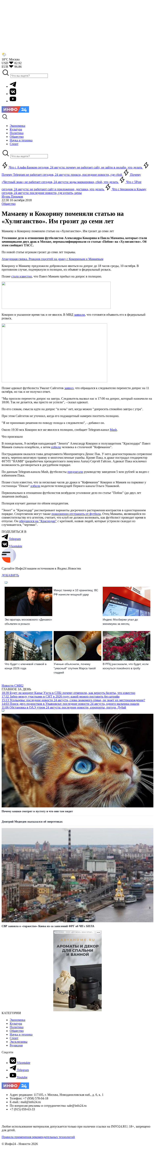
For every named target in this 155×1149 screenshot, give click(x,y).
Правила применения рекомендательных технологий (38, 1137)
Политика (16, 1027)
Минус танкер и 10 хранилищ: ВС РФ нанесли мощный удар (76, 592)
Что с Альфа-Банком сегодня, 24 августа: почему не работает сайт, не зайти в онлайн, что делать (75, 167)
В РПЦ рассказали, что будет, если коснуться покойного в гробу (126, 666)
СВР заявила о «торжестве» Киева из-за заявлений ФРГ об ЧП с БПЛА (48, 926)
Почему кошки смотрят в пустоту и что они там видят (37, 811)
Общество (9, 203)
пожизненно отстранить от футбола (76, 514)
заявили (79, 314)
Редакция (16, 1045)
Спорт (14, 1038)
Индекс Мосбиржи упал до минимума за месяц (120, 621)
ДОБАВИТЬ (10, 575)
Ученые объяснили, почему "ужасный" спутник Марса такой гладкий (75, 668)
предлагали (75, 471)
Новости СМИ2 (12, 685)
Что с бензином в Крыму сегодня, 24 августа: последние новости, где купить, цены (74, 191)
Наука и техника (21, 1034)
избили (56, 447)
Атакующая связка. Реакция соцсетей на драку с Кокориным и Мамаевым (52, 259)
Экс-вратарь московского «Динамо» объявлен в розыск (28, 621)
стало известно (21, 276)
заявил (68, 388)
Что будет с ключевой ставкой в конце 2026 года (25, 666)
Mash (113, 429)
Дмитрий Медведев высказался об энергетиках (32, 821)
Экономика (17, 1020)
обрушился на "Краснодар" (38, 521)
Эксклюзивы (18, 1041)
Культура (16, 1023)
